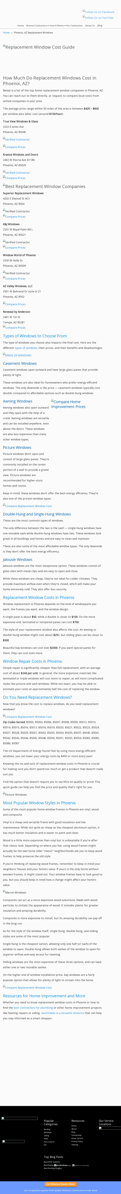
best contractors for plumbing (33, 1007)
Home (6, 32)
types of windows (26, 348)
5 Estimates (22, 9)
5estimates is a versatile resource (62, 1013)
